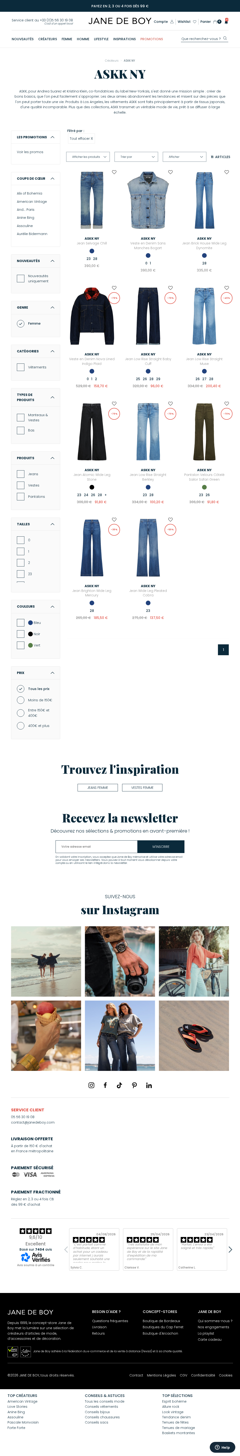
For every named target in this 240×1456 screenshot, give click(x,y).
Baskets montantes (178, 1433)
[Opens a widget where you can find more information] (222, 1448)
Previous (67, 1249)
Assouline (25, 225)
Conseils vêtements (101, 1406)
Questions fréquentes (110, 1321)
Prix (20, 672)
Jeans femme (97, 787)
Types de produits (25, 397)
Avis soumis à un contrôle (35, 1265)
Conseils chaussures (102, 1417)
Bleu (37, 622)
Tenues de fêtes (175, 1422)
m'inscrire (161, 846)
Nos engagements (213, 1327)
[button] (224, 22)
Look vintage (173, 1412)
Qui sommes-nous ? (215, 1321)
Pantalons (36, 496)
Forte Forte (16, 1427)
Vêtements (37, 367)
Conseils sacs (96, 1422)
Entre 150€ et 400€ (38, 713)
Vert (37, 645)
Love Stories (17, 1406)
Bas (31, 430)
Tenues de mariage (178, 1427)
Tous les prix (38, 688)
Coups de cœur (31, 178)
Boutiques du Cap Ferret (163, 1327)
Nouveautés (28, 261)
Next (229, 1249)
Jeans (33, 474)
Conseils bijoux (97, 1412)
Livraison (99, 1327)
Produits (25, 458)
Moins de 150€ (40, 700)
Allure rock (170, 1406)
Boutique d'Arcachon (160, 1333)
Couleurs (26, 606)
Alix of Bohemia (29, 193)
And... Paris (25, 209)
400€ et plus (38, 725)
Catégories (28, 351)
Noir (37, 634)
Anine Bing (25, 217)
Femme (34, 323)
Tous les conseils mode (104, 1401)
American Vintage (32, 201)
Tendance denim (176, 1417)
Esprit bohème (174, 1401)
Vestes (33, 485)
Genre (22, 307)
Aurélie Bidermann (32, 233)
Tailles (23, 524)
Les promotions (32, 137)
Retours (98, 1333)
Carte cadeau (209, 1339)
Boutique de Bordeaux (161, 1321)
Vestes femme (142, 787)
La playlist (206, 1333)
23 (30, 574)
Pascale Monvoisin (23, 1422)
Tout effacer (81, 138)
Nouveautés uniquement (38, 278)
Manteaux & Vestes (38, 418)
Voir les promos (30, 152)
